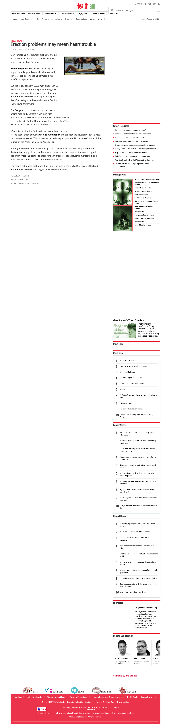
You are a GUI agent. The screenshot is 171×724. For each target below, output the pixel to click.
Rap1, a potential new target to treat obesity (132, 153)
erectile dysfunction (21, 96)
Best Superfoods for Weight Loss (132, 383)
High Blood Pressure (41, 19)
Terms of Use (100, 702)
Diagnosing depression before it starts (134, 592)
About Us (79, 702)
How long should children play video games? (132, 141)
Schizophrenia (56, 19)
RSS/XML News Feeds (57, 702)
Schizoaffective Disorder (143, 188)
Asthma (122, 389)
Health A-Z (114, 13)
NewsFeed (18, 697)
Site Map (110, 702)
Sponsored (118, 602)
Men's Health (50, 13)
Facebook (145, 4)
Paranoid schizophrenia (143, 225)
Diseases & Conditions (56, 697)
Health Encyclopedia (34, 697)
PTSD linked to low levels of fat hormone (135, 532)
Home (14, 19)
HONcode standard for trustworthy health (94, 708)
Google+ (155, 4)
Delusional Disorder (141, 194)
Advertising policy (122, 702)
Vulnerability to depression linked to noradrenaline (138, 578)
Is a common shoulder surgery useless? (130, 130)
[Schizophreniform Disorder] (123, 204)
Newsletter (70, 702)
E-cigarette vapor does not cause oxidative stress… (135, 145)
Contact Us (89, 702)
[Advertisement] (59, 29)
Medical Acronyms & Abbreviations (108, 697)
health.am (85, 6)
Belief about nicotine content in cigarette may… (133, 156)
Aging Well (83, 13)
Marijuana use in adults (98, 19)
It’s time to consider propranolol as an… (130, 138)
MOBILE (138, 4)
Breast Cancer (25, 19)
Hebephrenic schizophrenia (144, 218)
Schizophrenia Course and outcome (147, 179)
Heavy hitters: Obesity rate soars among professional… (136, 149)
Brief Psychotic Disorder (143, 198)
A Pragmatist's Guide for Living (146, 608)
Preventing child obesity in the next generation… (134, 134)
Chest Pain (69, 19)
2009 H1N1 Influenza (127, 372)
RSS (158, 4)
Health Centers (99, 13)
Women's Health (34, 13)
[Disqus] (60, 227)
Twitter (150, 4)
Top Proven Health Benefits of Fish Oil (133, 366)
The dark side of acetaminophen (131, 409)
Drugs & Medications (78, 697)
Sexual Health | (17, 41)
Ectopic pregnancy (126, 403)
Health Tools (132, 697)
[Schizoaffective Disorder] (123, 230)
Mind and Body (18, 13)
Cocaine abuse (81, 19)
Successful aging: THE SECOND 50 (132, 378)
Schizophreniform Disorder (144, 191)
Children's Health (67, 13)
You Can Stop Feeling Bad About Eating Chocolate (134, 160)
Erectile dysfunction (21, 68)
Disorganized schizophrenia (144, 215)
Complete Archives (148, 697)
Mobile (44, 702)
